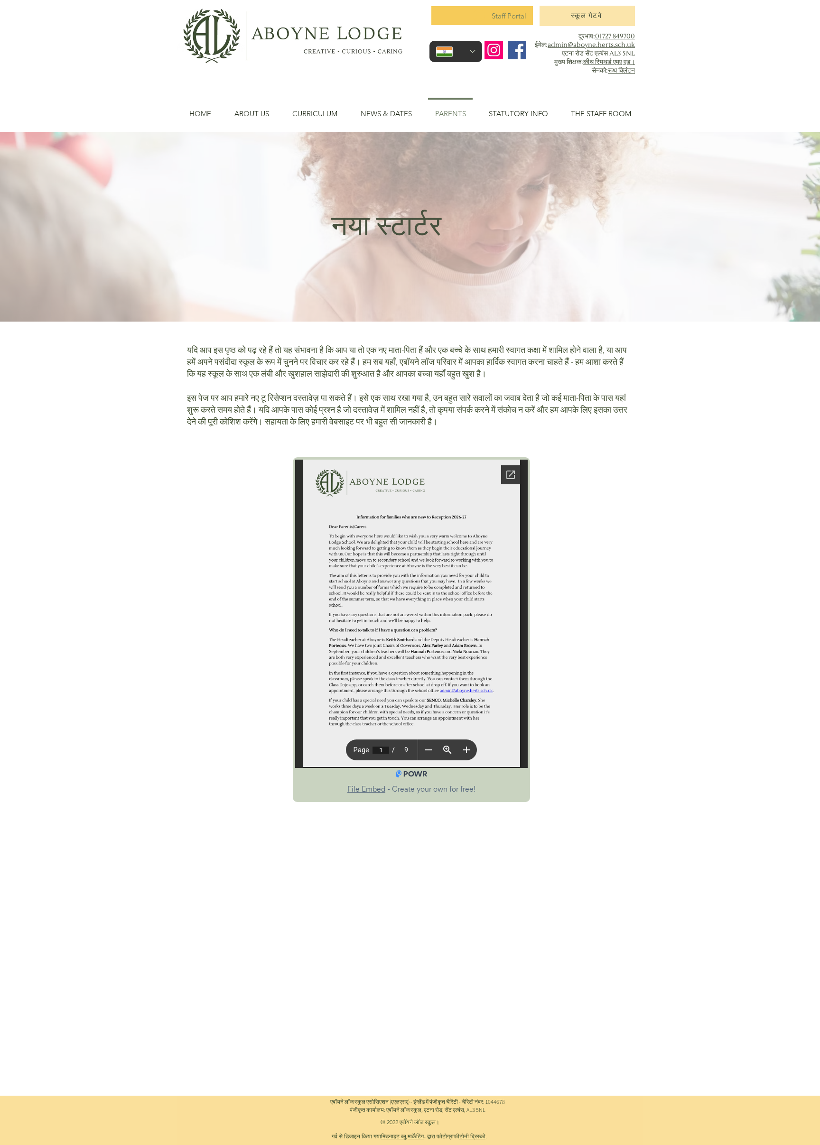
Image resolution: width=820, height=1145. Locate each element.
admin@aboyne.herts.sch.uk (591, 45)
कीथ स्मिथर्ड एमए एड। (609, 62)
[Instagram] (494, 50)
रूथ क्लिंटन (621, 70)
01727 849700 (615, 36)
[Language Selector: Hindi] (455, 51)
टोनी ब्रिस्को (472, 1136)
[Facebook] (517, 50)
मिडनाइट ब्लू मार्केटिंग (402, 1136)
